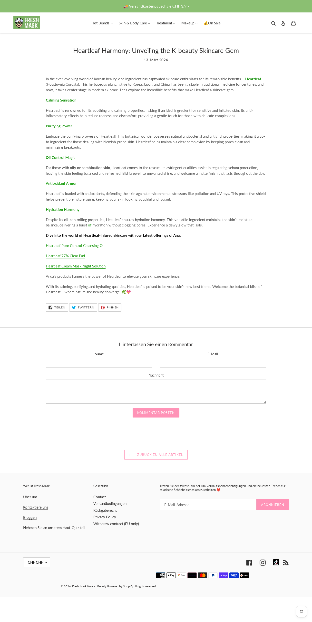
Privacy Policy (104, 517)
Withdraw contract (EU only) (116, 523)
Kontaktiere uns (35, 507)
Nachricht (156, 375)
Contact (99, 497)
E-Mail (212, 354)
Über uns (30, 497)
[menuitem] (102, 22)
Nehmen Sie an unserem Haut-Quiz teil (54, 527)
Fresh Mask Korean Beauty (89, 586)
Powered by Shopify (120, 586)
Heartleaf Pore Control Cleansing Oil (75, 245)
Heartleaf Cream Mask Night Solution (76, 266)
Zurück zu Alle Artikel (159, 455)
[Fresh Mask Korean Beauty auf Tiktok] (276, 562)
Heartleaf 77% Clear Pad (65, 256)
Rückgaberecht (105, 510)
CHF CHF (35, 562)
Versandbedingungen (110, 503)
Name (99, 354)
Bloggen (30, 517)
